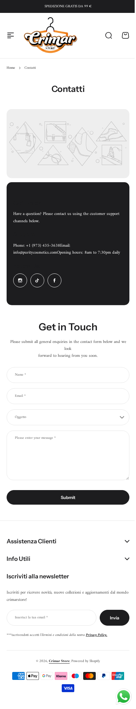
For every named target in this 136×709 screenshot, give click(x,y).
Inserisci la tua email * (31, 620)
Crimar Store (57, 664)
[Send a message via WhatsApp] (119, 697)
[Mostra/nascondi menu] (10, 35)
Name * (20, 375)
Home (11, 68)
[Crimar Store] (50, 35)
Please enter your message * (35, 438)
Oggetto (20, 417)
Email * (20, 396)
